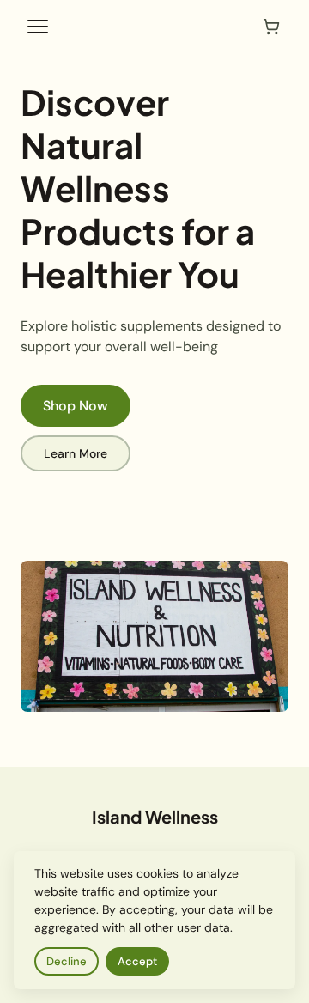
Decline (66, 961)
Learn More (75, 453)
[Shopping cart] (271, 26)
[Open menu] (37, 26)
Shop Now (75, 406)
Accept (137, 961)
